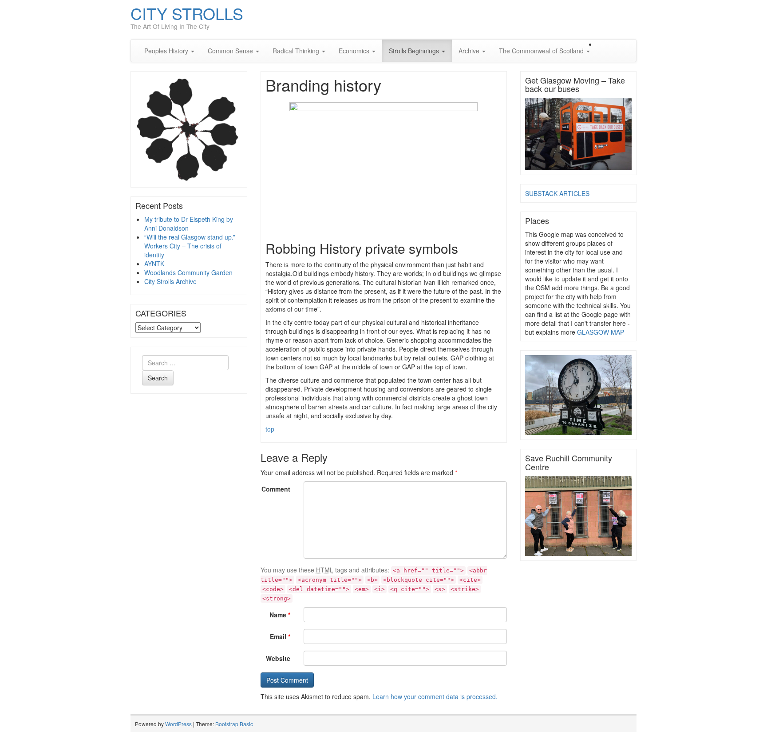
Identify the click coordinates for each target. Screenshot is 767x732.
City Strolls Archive (170, 281)
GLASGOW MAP (600, 332)
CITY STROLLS (186, 13)
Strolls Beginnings (415, 50)
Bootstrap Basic (234, 724)
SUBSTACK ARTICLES (557, 193)
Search (158, 377)
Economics (355, 50)
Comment (275, 488)
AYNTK (154, 263)
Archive (470, 50)
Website (278, 658)
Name (279, 614)
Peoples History (167, 50)
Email (280, 636)
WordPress (178, 724)
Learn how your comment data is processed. (435, 696)
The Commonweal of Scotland (542, 50)
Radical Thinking (297, 50)
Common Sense (231, 50)
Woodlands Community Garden (188, 272)
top (269, 428)
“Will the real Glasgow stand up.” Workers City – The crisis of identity (189, 245)
